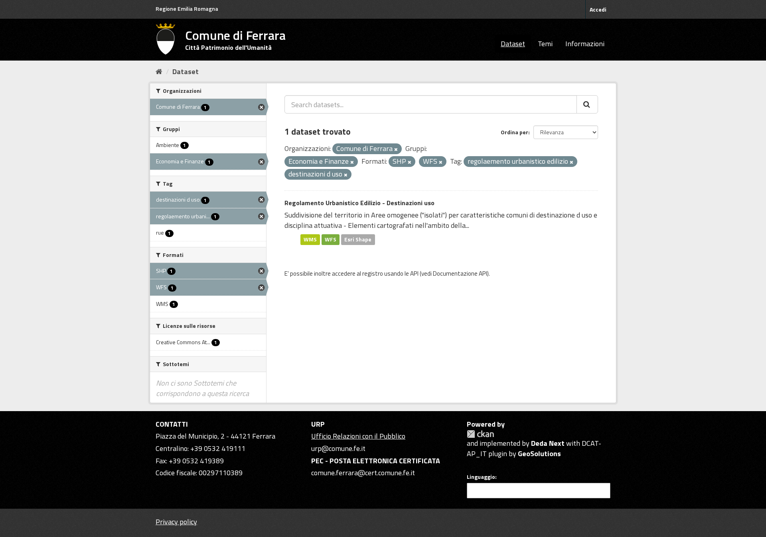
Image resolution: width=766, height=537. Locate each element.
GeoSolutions (539, 453)
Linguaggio (481, 477)
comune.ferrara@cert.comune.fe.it (363, 472)
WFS (330, 239)
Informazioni (584, 43)
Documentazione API (460, 273)
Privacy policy (176, 521)
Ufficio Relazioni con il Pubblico (358, 436)
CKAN (480, 434)
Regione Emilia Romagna (187, 8)
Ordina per (514, 132)
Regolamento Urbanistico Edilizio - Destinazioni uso (359, 203)
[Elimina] (396, 149)
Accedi (598, 9)
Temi (545, 43)
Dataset (513, 43)
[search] (587, 104)
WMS (310, 239)
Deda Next (548, 443)
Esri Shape (357, 239)
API (414, 273)
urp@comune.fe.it (338, 448)
